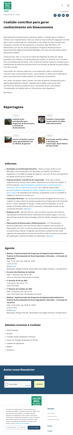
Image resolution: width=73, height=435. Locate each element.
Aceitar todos (34, 427)
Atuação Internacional (53, 419)
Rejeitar (23, 427)
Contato (49, 431)
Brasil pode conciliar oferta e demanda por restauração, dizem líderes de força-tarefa (57, 142)
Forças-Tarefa (50, 413)
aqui (32, 195)
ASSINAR (39, 384)
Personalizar (11, 427)
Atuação (50, 409)
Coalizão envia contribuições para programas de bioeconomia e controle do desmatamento (23, 123)
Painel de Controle (52, 416)
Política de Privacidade (22, 423)
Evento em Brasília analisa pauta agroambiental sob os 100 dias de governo (23, 141)
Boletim (49, 426)
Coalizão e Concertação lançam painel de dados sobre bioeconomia (55, 121)
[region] (23, 418)
